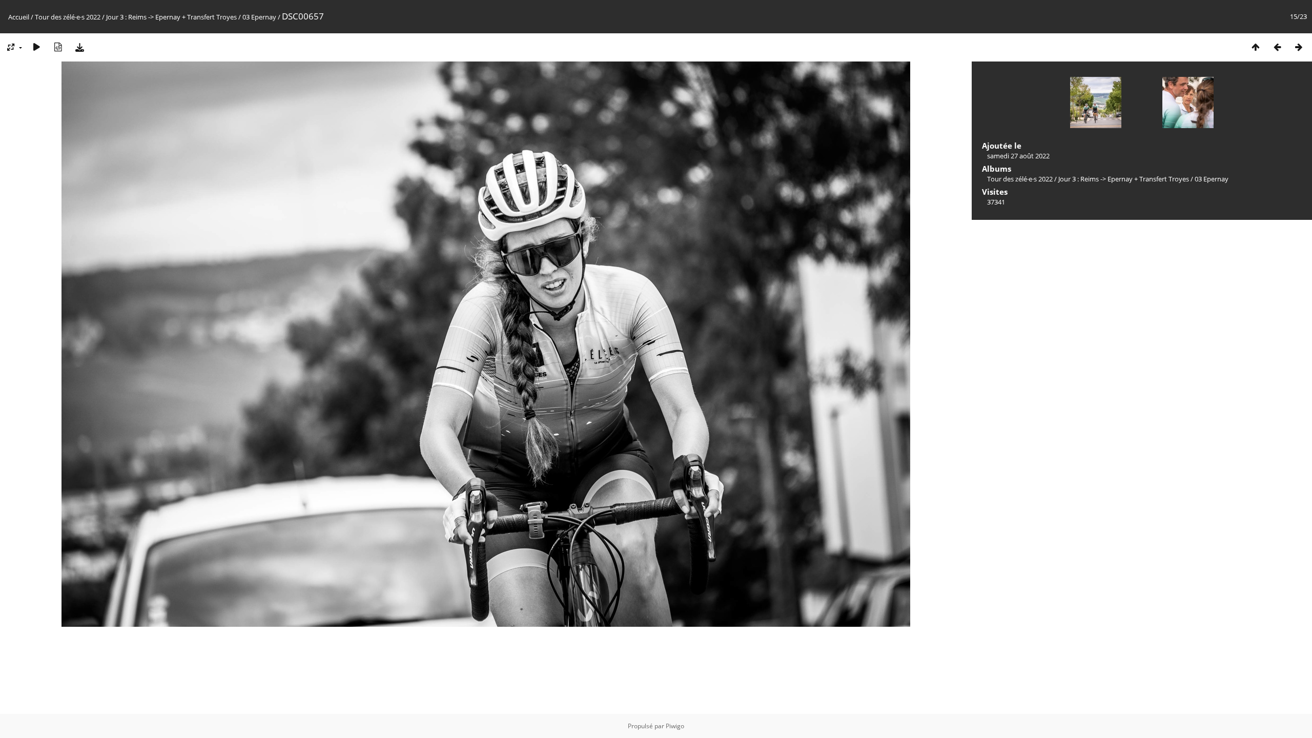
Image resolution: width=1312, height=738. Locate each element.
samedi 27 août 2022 (1018, 155)
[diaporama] (36, 47)
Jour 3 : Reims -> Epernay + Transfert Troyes (171, 17)
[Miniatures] (1255, 47)
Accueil (18, 17)
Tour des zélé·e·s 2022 (67, 17)
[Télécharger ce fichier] (79, 47)
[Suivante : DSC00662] (1298, 47)
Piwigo (675, 726)
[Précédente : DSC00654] (1277, 47)
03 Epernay (259, 17)
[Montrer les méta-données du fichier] (58, 47)
